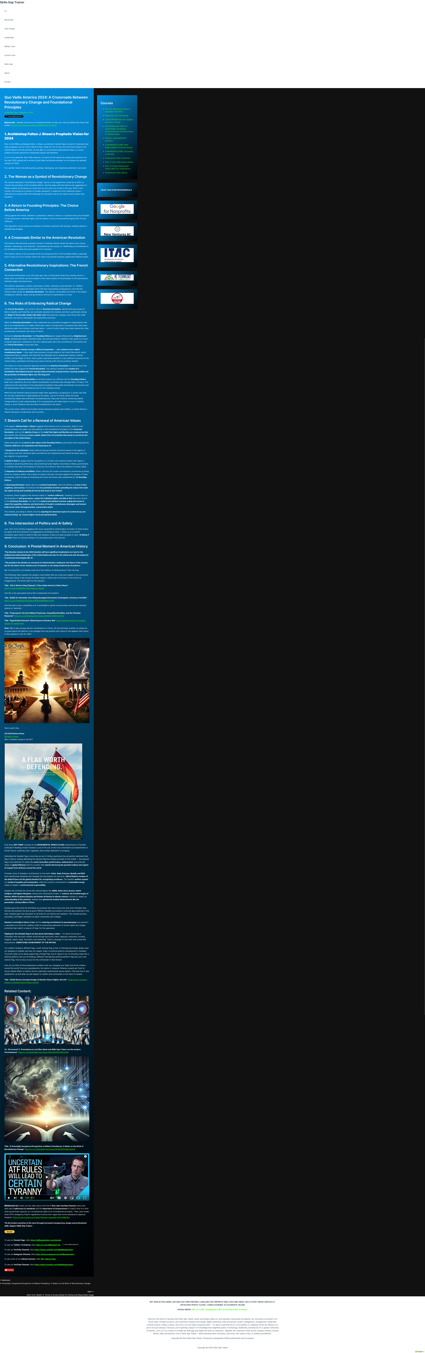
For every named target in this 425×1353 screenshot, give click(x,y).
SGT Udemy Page (48, 1259)
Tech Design (9, 29)
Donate (7, 82)
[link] (34, 125)
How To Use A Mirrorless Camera (119, 162)
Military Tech (9, 46)
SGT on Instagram (209, 1309)
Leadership (9, 37)
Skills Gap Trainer (12, 2)
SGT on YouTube (225, 1309)
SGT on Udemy (240, 1309)
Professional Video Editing (116, 173)
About (7, 73)
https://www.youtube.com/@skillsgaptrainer (53, 1250)
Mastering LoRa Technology (116, 115)
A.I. (5, 11)
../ (55, 1254)
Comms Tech (9, 55)
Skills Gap (8, 64)
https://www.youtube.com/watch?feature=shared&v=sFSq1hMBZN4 (41, 1217)
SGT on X (196, 1309)
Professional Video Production (117, 158)
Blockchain (9, 20)
